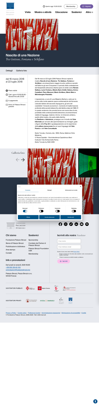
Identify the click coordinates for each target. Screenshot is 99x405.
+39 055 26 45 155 (13, 267)
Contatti (9, 253)
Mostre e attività (43, 12)
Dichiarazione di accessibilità (71, 313)
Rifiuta (28, 217)
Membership (70, 6)
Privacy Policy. (76, 251)
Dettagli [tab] (49, 190)
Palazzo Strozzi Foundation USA (39, 249)
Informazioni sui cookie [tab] (71, 190)
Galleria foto (21, 70)
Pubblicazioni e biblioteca (15, 246)
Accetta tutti (71, 217)
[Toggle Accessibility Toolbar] (95, 401)
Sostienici (77, 12)
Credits (84, 313)
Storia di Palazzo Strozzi (15, 243)
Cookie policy (22, 313)
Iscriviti (65, 261)
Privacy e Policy (11, 313)
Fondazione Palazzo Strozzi (16, 240)
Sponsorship (33, 240)
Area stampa (10, 250)
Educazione (61, 12)
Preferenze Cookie (34, 313)
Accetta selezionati (49, 217)
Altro (88, 12)
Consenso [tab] (27, 190)
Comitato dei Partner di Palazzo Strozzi (37, 244)
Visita (28, 12)
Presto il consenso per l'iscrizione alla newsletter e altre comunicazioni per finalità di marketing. (76, 254)
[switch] (41, 211)
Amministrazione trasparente (51, 313)
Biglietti (88, 6)
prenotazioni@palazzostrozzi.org (18, 270)
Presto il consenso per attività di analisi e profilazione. (72, 257)
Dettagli (9, 70)
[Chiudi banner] (80, 186)
